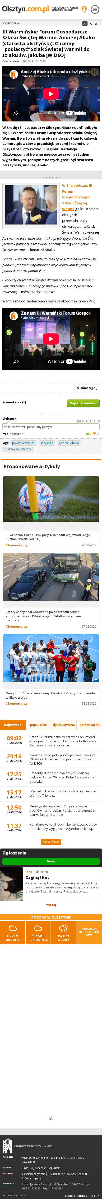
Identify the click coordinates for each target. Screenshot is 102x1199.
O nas (24, 1168)
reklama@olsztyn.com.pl (34, 1174)
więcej (51, 905)
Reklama (8, 1173)
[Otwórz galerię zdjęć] (31, 223)
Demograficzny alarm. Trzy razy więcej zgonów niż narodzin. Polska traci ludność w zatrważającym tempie (62, 810)
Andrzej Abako (69, 443)
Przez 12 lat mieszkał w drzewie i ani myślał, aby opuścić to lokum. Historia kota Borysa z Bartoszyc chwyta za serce (63, 741)
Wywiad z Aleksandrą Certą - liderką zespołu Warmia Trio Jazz (63, 793)
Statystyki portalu (77, 1174)
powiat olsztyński (23, 443)
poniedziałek (38, 938)
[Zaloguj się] (84, 9)
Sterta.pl (26, 1184)
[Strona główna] (40, 9)
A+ (97, 23)
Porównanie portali (31, 1178)
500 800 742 (58, 1174)
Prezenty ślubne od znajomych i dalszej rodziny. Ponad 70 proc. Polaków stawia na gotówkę (62, 777)
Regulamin (54, 1168)
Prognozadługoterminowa (89, 932)
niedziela (12, 938)
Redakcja (8, 1157)
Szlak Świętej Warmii (17, 449)
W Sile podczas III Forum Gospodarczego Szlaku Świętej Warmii (77, 197)
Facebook (70, 1195)
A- (84, 23)
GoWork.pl (28, 1162)
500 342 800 (58, 1157)
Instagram (82, 1195)
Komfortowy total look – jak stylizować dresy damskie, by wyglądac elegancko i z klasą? (63, 826)
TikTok (92, 1195)
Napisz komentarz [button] (83, 403)
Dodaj (51, 861)
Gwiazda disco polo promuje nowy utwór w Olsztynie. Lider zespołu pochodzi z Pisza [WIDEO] (62, 759)
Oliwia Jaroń (10, 61)
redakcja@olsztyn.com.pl (34, 1157)
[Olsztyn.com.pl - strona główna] (7, 1146)
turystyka (47, 443)
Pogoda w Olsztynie (51, 917)
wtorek (63, 938)
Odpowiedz (15, 434)
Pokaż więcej (51, 842)
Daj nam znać (38, 1168)
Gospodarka (11, 23)
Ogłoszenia (14, 853)
